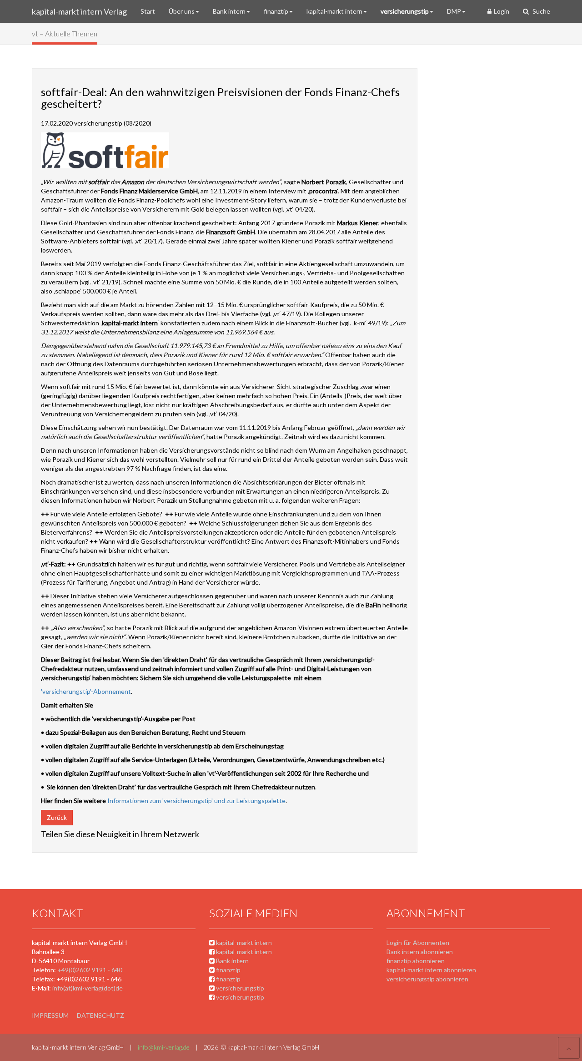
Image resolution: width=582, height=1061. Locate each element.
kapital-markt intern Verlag (79, 11)
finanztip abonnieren (415, 961)
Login (501, 11)
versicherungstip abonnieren (427, 979)
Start (147, 11)
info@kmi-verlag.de (164, 1047)
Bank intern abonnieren (419, 951)
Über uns (182, 11)
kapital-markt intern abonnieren (431, 970)
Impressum (50, 1015)
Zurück (57, 817)
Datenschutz (100, 1015)
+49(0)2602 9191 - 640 (89, 970)
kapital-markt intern (334, 11)
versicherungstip (405, 11)
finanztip (276, 11)
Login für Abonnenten (417, 942)
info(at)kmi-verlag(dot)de (87, 988)
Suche (540, 11)
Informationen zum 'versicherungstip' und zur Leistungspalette (196, 800)
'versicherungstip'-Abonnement (86, 691)
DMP (454, 11)
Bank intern (229, 11)
